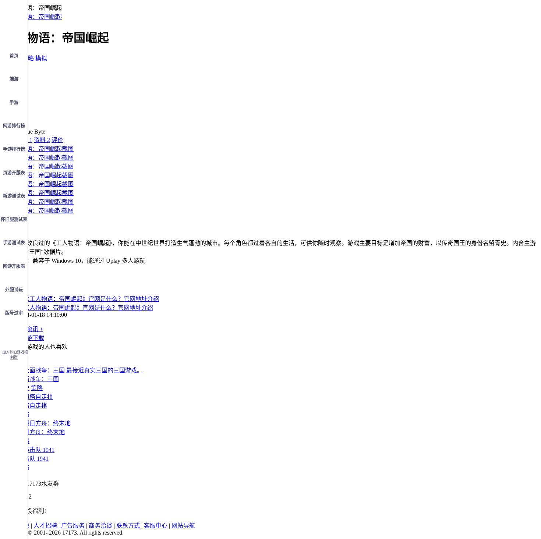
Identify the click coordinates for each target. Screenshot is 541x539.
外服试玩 (14, 289)
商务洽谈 (100, 525)
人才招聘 (45, 525)
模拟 (41, 58)
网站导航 (183, 525)
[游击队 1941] (36, 450)
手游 (14, 102)
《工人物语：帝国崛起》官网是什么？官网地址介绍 (85, 308)
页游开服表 (14, 172)
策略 (28, 58)
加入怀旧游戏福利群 (15, 354)
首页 (14, 55)
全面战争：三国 (38, 379)
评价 (57, 140)
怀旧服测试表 (14, 219)
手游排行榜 (14, 149)
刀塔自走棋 (32, 406)
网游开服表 (14, 266)
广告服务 (73, 525)
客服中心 (155, 525)
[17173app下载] (14, 335)
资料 (42, 140)
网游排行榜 (14, 125)
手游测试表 (14, 242)
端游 (14, 79)
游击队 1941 (33, 458)
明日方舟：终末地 (41, 432)
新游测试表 (14, 196)
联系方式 (128, 525)
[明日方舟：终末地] (44, 423)
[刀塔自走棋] (35, 397)
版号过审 (14, 313)
